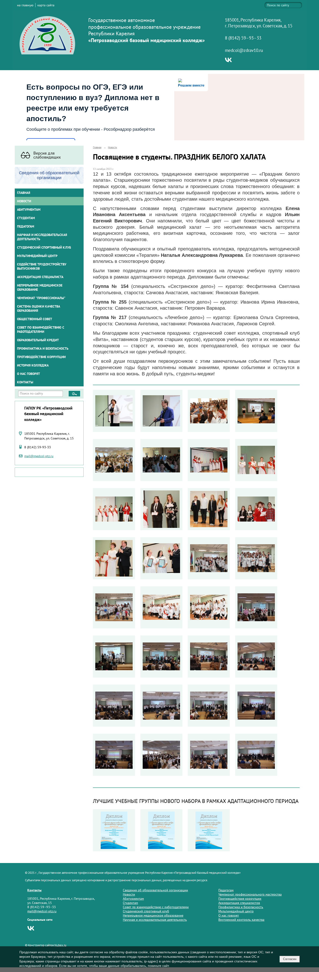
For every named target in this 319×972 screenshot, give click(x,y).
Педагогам (226, 890)
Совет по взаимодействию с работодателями (40, 329)
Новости (24, 201)
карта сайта (45, 5)
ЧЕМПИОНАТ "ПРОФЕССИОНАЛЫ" (41, 298)
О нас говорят (28, 374)
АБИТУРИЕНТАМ (28, 209)
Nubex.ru (60, 945)
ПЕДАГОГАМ (25, 226)
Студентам (130, 903)
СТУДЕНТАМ (26, 218)
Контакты (25, 382)
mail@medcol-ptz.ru (38, 456)
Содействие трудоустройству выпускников (41, 266)
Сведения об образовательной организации (155, 890)
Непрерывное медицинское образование (39, 287)
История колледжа (33, 365)
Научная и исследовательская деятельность (42, 237)
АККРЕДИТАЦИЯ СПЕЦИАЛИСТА (40, 277)
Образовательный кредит (38, 340)
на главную (25, 5)
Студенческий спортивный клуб (44, 247)
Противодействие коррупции (41, 357)
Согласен (289, 959)
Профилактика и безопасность (42, 348)
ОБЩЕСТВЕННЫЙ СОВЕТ (34, 319)
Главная (23, 193)
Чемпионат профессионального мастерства (250, 894)
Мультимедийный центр (37, 256)
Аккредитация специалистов (239, 903)
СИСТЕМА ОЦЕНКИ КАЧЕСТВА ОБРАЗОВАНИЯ (38, 308)
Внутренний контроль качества (241, 920)
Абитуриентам (133, 898)
